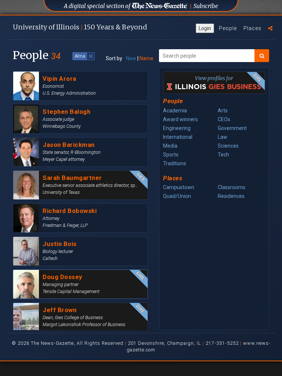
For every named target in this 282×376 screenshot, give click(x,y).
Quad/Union (177, 196)
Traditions (174, 163)
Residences (231, 196)
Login (205, 28)
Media (170, 146)
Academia (175, 110)
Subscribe (206, 6)
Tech (223, 155)
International (177, 137)
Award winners (180, 119)
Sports (170, 155)
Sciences (228, 146)
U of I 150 (80, 27)
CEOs (224, 119)
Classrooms (231, 187)
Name (146, 58)
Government (232, 128)
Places (252, 28)
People (228, 28)
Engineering (177, 128)
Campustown (178, 187)
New (131, 58)
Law (222, 137)
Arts (223, 110)
